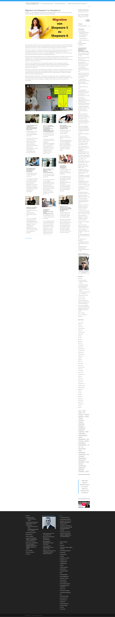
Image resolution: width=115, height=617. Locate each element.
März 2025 (80, 330)
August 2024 (80, 334)
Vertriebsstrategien (51, 13)
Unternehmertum (29, 214)
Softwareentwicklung (29, 13)
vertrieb (87, 462)
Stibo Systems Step (64, 598)
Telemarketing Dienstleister (65, 519)
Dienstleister (87, 414)
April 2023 (80, 359)
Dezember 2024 (81, 332)
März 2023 (80, 361)
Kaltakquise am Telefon (29, 12)
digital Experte (81, 416)
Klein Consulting (81, 312)
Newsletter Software (64, 578)
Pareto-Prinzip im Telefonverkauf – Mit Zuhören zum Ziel (84, 161)
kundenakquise (81, 425)
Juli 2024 (79, 335)
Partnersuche (59, 12)
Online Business (63, 580)
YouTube (87, 471)
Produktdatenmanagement (65, 592)
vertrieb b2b (81, 463)
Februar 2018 (80, 400)
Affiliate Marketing (63, 541)
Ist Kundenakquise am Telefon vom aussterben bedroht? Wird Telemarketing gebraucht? (32, 127)
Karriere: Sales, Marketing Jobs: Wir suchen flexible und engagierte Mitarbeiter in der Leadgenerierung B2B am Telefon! (83, 308)
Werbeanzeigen (81, 471)
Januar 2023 (80, 365)
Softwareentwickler (82, 452)
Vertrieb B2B (36, 13)
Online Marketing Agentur (65, 583)
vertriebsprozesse (82, 467)
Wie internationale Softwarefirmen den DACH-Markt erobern (83, 64)
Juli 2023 (79, 357)
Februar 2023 (80, 363)
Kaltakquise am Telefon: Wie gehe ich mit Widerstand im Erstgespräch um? (65, 522)
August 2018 (80, 389)
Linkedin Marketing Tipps (83, 435)
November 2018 (81, 385)
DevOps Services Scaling (83, 221)
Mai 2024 (80, 339)
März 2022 (80, 368)
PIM (88, 444)
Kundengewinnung (82, 427)
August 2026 (80, 323)
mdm (88, 439)
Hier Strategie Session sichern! (47, 3)
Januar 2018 (80, 402)
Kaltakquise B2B (81, 424)
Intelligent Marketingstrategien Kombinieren (82, 43)
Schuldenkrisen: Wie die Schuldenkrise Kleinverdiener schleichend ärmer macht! (83, 171)
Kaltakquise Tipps (38, 12)
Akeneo (80, 410)
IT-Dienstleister (81, 420)
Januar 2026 (80, 326)
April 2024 (80, 341)
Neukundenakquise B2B (60, 3)
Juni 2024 (80, 337)
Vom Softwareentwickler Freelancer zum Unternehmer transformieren (84, 122)
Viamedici (62, 607)
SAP (61, 594)
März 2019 (80, 378)
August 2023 (80, 356)
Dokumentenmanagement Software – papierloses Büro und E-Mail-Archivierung (83, 302)
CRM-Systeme (81, 414)
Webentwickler (81, 469)
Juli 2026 (79, 324)
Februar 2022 (80, 370)
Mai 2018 (80, 394)
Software (80, 450)
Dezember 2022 (81, 367)
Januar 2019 (80, 381)
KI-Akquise (80, 86)
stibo (88, 454)
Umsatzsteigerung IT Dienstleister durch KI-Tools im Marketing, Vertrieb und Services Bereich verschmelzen (83, 92)
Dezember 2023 (81, 348)
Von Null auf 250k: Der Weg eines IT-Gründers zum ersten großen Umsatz (84, 212)
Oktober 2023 (80, 352)
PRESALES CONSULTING (84, 40)
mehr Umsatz (81, 441)
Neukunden (87, 441)
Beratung (80, 412)
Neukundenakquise (33, 134)
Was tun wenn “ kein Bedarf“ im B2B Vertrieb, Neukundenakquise (48, 170)
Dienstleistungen (81, 30)
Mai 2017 (80, 405)
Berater (84, 410)
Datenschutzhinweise (82, 314)
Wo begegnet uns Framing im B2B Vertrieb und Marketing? (30, 170)
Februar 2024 (80, 345)
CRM (84, 412)
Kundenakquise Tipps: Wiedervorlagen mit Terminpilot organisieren (83, 248)
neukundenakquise (82, 443)
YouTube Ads (62, 609)
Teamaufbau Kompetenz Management (63, 167)
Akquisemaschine (31, 131)
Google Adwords (63, 554)
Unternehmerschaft (82, 460)
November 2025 (81, 328)
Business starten (81, 297)
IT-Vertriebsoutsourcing (64, 517)
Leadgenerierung (81, 429)
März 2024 (80, 343)
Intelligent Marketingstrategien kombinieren (77, 3)
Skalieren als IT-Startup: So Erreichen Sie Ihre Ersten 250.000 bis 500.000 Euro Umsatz (65, 209)
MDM (61, 572)
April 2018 (80, 396)
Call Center (62, 545)
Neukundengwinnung (64, 576)
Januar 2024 (80, 346)
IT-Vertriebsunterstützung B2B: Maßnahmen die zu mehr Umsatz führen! (83, 286)
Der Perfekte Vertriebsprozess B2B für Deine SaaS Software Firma (65, 127)
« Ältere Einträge (28, 238)
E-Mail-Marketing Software (65, 550)
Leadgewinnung (81, 431)
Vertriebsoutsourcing (43, 13)
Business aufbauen (82, 298)
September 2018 (81, 387)
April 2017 (80, 407)
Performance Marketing (66, 12)
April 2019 (80, 376)
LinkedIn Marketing (82, 433)
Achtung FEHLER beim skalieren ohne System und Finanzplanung (83, 226)
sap (82, 446)
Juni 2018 (80, 392)
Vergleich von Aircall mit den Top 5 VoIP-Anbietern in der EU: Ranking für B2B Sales (83, 75)
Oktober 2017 (80, 403)
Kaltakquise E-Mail (81, 133)
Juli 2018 (79, 391)
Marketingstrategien (52, 12)
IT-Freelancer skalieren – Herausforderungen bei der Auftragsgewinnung (48, 211)
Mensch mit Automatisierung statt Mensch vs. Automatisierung (83, 59)
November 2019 (81, 374)
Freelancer (87, 416)
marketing (80, 437)
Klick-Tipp (80, 278)
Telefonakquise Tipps (82, 458)
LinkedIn (86, 431)
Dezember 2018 (81, 383)
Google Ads (81, 418)
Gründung (62, 556)
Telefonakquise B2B (83, 38)
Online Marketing (63, 581)
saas (79, 446)
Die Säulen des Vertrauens (65, 531)
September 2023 (81, 354)
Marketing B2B (45, 12)
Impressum (80, 316)
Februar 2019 (80, 379)
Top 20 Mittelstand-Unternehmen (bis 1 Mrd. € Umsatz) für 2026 (83, 68)
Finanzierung (66, 214)
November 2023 (81, 350)
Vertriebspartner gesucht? (83, 295)
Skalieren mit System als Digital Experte (31, 208)
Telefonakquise (81, 456)
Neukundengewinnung (82, 444)
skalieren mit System (82, 448)
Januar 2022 (80, 372)
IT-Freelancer (81, 422)
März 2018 (80, 398)
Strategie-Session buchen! (83, 11)
